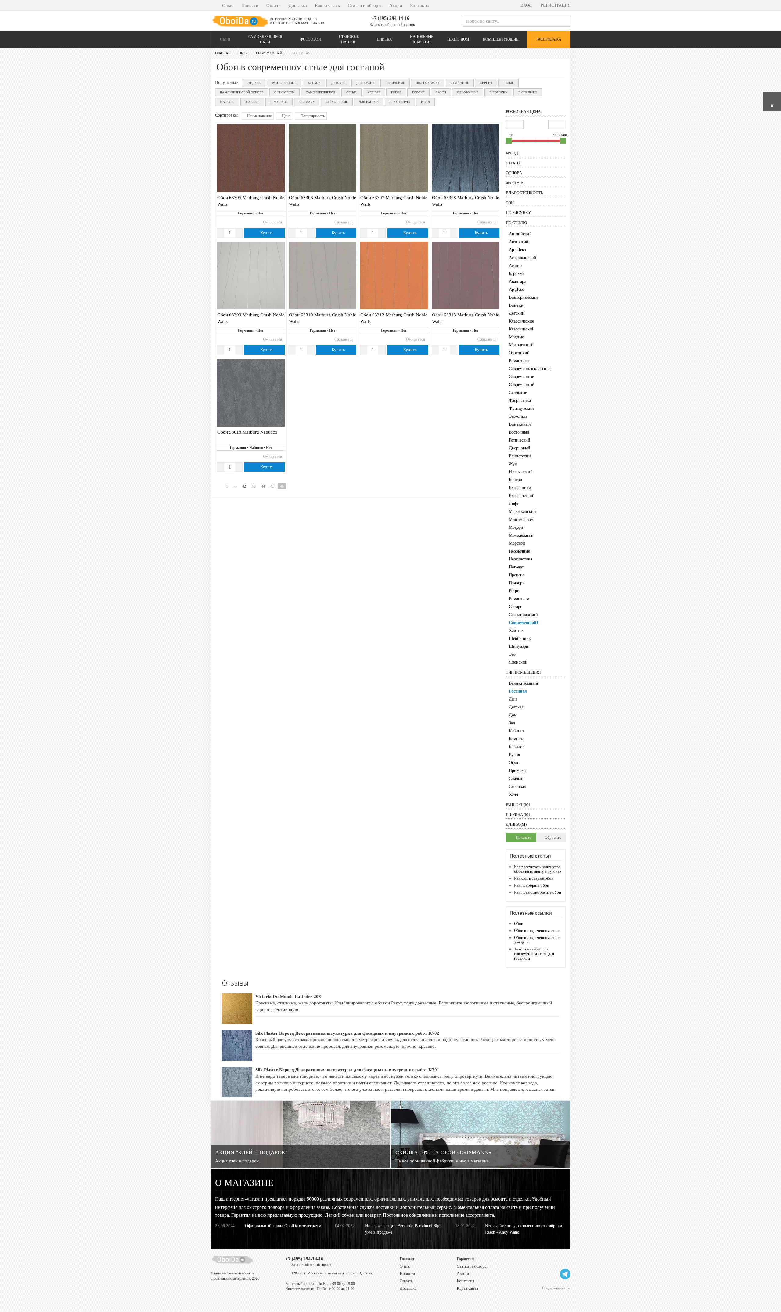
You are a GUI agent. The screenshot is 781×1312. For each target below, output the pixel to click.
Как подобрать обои (531, 885)
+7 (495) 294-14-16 (390, 18)
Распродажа (548, 39)
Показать (523, 837)
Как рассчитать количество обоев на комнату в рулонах (538, 869)
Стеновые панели (349, 39)
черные (374, 92)
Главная (407, 1259)
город (396, 92)
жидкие (254, 83)
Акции (395, 5)
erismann (307, 101)
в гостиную (400, 101)
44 (263, 486)
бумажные (460, 83)
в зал (425, 101)
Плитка (384, 39)
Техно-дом (458, 39)
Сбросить (552, 837)
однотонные (467, 92)
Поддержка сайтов (556, 1288)
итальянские (337, 101)
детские (338, 83)
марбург (227, 101)
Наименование (259, 116)
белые (508, 83)
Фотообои (310, 39)
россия (418, 92)
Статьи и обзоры (364, 5)
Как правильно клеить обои (537, 892)
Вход (525, 5)
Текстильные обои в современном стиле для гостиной (534, 954)
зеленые (252, 101)
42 (244, 486)
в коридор (279, 101)
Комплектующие (500, 39)
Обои (225, 39)
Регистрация (554, 5)
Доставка (298, 5)
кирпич (486, 83)
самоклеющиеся (320, 92)
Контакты (419, 5)
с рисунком (284, 92)
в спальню (527, 92)
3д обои (314, 83)
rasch (441, 92)
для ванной (369, 101)
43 (253, 486)
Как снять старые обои (533, 878)
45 (272, 486)
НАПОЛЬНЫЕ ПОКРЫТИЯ (421, 39)
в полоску (498, 92)
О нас (227, 5)
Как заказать (327, 5)
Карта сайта (467, 1288)
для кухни (365, 83)
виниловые (395, 83)
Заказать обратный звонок (392, 24)
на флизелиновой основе (241, 92)
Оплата (273, 5)
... (235, 486)
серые (351, 92)
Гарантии (465, 1259)
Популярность (312, 116)
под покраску (428, 83)
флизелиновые (284, 83)
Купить (266, 233)
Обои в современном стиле (537, 930)
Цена (285, 116)
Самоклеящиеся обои (265, 39)
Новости (249, 5)
